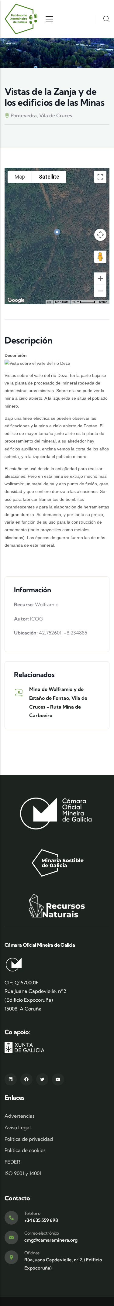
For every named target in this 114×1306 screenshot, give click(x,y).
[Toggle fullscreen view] (100, 177)
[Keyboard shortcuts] (49, 302)
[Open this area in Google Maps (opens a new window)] (16, 300)
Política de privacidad (29, 1139)
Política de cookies (25, 1150)
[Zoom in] (100, 278)
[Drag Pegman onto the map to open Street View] (100, 257)
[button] (57, 231)
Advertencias (20, 1116)
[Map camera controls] (100, 235)
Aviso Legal (18, 1127)
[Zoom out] (100, 291)
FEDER (12, 1162)
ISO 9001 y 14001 (23, 1173)
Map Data (62, 302)
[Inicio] (21, 19)
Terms (103, 302)
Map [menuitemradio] (20, 176)
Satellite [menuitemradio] (49, 176)
